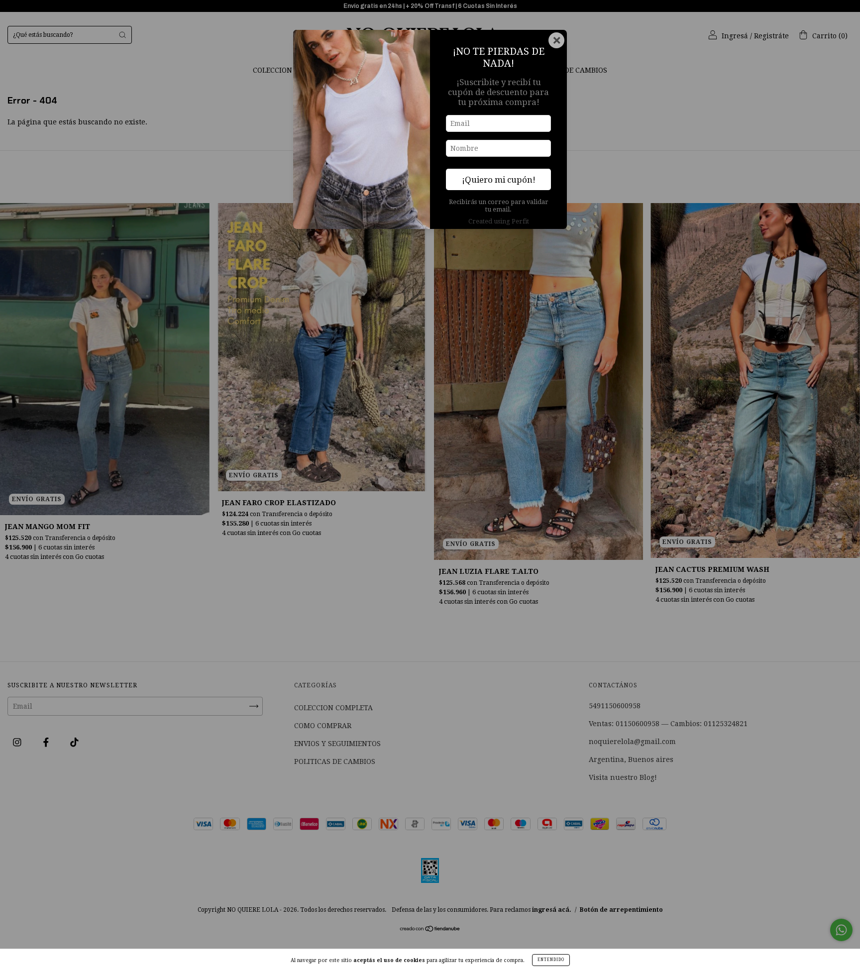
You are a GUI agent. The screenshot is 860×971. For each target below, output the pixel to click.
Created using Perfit (498, 221)
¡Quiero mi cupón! (499, 180)
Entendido (551, 960)
